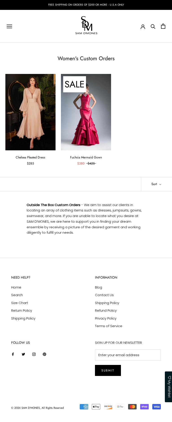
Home (16, 287)
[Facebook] (13, 354)
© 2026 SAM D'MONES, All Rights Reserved (37, 408)
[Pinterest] (44, 354)
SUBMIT (107, 370)
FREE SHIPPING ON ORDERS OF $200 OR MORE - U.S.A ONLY (86, 5)
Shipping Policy (23, 318)
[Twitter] (23, 354)
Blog (98, 287)
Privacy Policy (105, 318)
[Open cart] (163, 26)
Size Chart (19, 302)
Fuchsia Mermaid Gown (86, 157)
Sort (154, 184)
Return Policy (21, 310)
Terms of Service (108, 326)
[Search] (153, 26)
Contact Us (104, 295)
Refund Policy (106, 310)
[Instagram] (34, 354)
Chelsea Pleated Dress (30, 157)
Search (17, 295)
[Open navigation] (9, 26)
